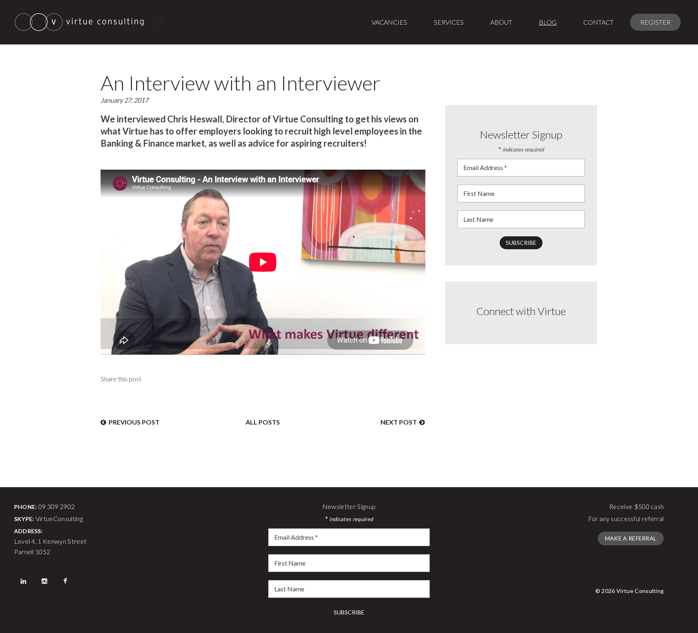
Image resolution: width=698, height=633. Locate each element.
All (263, 422)
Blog (548, 22)
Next (399, 422)
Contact (598, 22)
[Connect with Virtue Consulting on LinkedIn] (24, 581)
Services (449, 22)
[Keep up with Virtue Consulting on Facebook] (65, 581)
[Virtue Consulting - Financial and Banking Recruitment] (88, 22)
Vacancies (389, 22)
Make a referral (631, 538)
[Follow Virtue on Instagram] (44, 581)
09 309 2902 (56, 506)
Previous (133, 422)
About (501, 22)
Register (655, 22)
